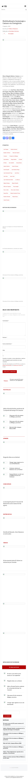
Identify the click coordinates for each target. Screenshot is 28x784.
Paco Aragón (16, 186)
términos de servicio (18, 365)
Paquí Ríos (6, 193)
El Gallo (20, 159)
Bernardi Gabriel (16, 152)
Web (4, 350)
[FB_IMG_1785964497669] (14, 604)
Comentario (6, 320)
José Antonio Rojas (15, 169)
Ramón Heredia (7, 196)
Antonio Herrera (14, 149)
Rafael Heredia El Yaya (15, 193)
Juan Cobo (12, 176)
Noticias (16, 31)
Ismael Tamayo (15, 166)
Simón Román (6, 200)
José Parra (17, 173)
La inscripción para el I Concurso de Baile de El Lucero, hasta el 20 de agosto (13, 503)
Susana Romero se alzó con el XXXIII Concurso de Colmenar (16, 475)
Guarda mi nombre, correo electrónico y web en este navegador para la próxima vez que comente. (14, 360)
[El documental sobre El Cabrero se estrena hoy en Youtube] (14, 552)
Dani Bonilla (6, 159)
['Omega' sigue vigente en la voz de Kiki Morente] (5, 464)
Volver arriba (14, 767)
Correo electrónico (7, 343)
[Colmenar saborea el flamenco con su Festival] (5, 470)
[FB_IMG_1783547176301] (14, 633)
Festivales (11, 31)
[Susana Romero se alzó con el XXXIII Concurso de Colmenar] (5, 476)
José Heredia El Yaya (8, 173)
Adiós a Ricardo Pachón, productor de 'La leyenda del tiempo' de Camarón (15, 688)
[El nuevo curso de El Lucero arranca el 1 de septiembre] (4, 673)
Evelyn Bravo (19, 162)
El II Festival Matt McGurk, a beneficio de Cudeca (12, 248)
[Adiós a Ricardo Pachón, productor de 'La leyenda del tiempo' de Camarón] (14, 399)
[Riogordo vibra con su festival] (14, 447)
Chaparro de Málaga (13, 156)
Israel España (6, 169)
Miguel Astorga (7, 183)
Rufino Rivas (15, 196)
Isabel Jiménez (7, 166)
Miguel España (15, 183)
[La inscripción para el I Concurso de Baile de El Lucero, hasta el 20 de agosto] (14, 493)
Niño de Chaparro (7, 186)
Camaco (5, 156)
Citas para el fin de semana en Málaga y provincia (13, 275)
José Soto (6, 176)
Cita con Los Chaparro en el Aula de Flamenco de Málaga (13, 227)
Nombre (5, 337)
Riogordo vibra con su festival (11, 457)
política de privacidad (7, 365)
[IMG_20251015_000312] (14, 574)
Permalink (10, 33)
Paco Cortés (6, 189)
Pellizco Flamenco (13, 28)
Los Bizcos (17, 179)
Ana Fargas (6, 149)
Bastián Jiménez (7, 152)
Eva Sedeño (11, 162)
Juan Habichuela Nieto (8, 179)
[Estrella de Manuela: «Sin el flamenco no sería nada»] (14, 523)
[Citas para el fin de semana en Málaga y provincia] (5, 417)
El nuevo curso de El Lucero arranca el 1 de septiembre (16, 380)
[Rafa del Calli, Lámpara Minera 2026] (5, 429)
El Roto (5, 162)
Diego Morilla (13, 159)
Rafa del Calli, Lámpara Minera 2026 (12, 743)
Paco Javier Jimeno (15, 189)
